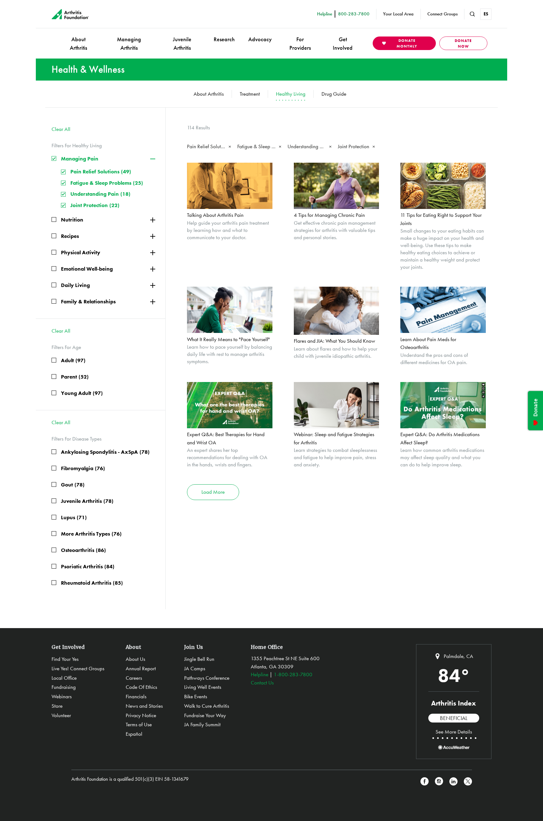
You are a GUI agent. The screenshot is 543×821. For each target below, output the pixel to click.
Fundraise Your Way (205, 715)
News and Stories (144, 705)
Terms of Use (139, 724)
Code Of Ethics (141, 686)
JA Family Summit (202, 724)
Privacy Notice (141, 715)
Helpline (259, 674)
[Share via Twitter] (468, 781)
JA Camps (194, 668)
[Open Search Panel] (472, 14)
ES (486, 14)
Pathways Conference (206, 677)
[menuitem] (78, 43)
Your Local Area (398, 14)
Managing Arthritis (129, 43)
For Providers (300, 43)
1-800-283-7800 (293, 674)
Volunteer (61, 715)
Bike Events (195, 696)
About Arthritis (78, 43)
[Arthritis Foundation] (70, 14)
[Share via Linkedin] (453, 781)
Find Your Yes (65, 658)
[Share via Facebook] (424, 781)
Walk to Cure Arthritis (206, 705)
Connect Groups (442, 14)
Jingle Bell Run (199, 658)
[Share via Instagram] (439, 781)
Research (224, 39)
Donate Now (463, 43)
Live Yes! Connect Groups (78, 668)
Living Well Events (202, 686)
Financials (136, 696)
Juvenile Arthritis (182, 43)
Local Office (64, 677)
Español (134, 733)
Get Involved (343, 43)
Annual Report (141, 668)
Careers (134, 677)
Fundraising (64, 686)
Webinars (62, 696)
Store (57, 705)
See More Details (454, 731)
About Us (135, 658)
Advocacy (260, 39)
